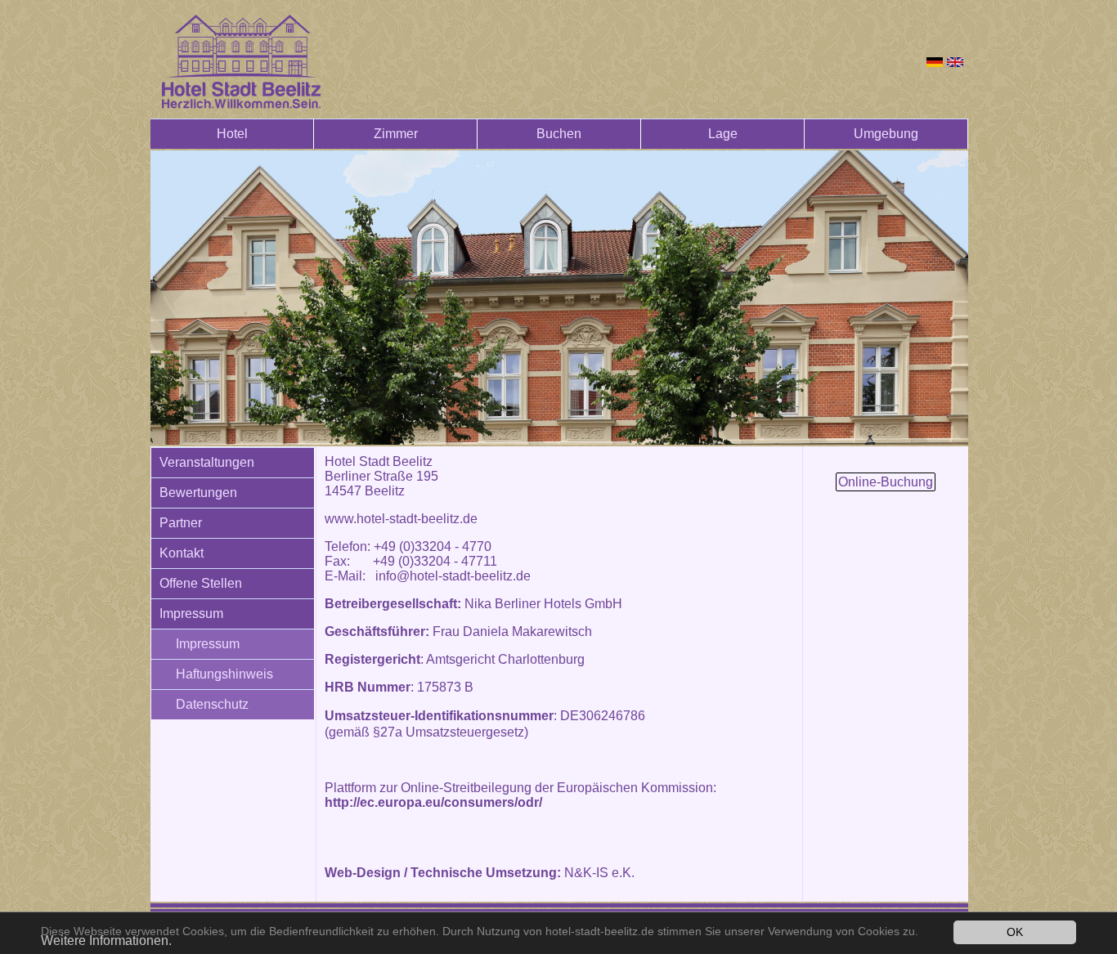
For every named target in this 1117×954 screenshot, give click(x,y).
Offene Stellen (200, 583)
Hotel (232, 134)
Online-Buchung (885, 482)
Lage (723, 134)
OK (1015, 932)
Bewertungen (198, 492)
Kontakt (181, 553)
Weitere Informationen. (106, 940)
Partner (180, 523)
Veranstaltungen (206, 462)
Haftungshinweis (224, 674)
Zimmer (396, 134)
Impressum (191, 613)
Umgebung (886, 134)
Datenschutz (212, 704)
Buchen (558, 134)
